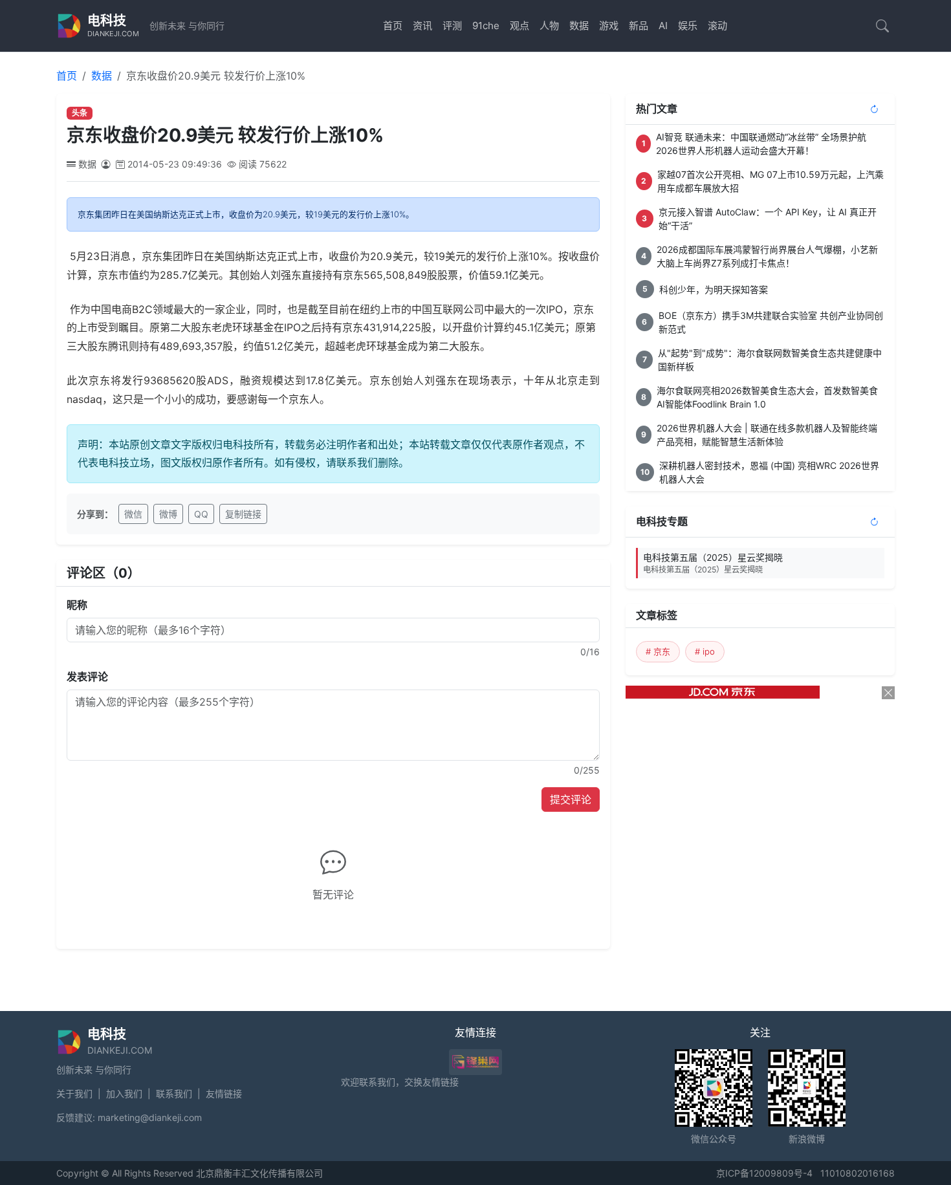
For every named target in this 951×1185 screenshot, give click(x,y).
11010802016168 (857, 1173)
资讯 (422, 25)
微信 (133, 513)
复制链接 (243, 513)
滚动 (717, 25)
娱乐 (687, 25)
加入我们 (124, 1093)
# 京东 (658, 651)
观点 (519, 25)
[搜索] (882, 25)
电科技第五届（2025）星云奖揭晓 (713, 563)
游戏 (608, 25)
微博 (168, 513)
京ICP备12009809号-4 (764, 1173)
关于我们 (74, 1093)
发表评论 (87, 676)
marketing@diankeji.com (150, 1117)
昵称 (77, 604)
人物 (549, 25)
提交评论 (570, 799)
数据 (579, 25)
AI (663, 25)
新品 (638, 25)
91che (485, 25)
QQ (201, 513)
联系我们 (174, 1093)
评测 (452, 25)
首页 (392, 25)
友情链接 (224, 1093)
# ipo (705, 651)
